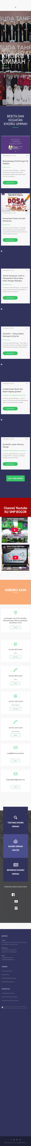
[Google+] (17, 1140)
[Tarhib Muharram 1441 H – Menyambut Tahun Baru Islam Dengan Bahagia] (15, 260)
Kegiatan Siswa (8, 284)
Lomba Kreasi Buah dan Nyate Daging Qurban (13, 390)
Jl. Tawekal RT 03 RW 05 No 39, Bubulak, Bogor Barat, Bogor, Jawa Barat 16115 (14, 943)
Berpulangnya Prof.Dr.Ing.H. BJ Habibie (15, 162)
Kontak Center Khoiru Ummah (9, 997)
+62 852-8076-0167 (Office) (9, 950)
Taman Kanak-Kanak (7, 971)
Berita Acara (7, 167)
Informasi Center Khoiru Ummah (10, 1001)
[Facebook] (11, 1140)
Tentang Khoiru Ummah (8, 993)
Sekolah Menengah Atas (8, 982)
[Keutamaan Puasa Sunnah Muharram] (15, 202)
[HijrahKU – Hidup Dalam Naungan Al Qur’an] (15, 317)
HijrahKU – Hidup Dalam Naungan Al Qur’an (13, 334)
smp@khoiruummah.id (7, 958)
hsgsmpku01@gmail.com (8, 960)
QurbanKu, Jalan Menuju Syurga (13, 445)
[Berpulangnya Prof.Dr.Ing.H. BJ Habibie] (15, 145)
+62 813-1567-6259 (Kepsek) (9, 952)
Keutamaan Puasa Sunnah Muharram (14, 219)
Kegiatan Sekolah (8, 450)
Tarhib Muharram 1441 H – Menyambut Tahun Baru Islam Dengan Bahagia (14, 278)
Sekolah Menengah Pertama (9, 978)
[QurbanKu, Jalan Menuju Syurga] (15, 428)
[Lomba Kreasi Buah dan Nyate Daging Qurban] (15, 373)
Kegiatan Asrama (8, 395)
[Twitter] (14, 1140)
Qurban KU (23, 395)
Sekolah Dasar (5, 975)
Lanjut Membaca (10, 182)
